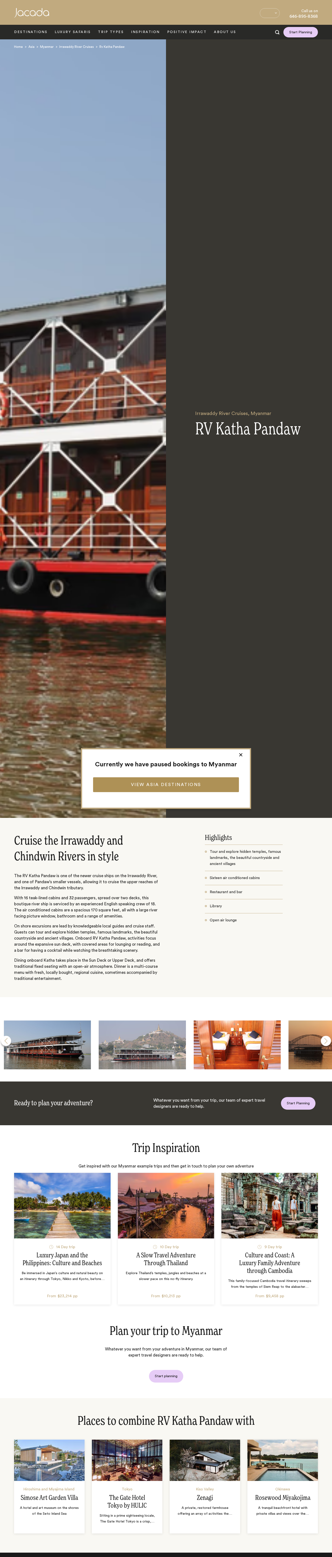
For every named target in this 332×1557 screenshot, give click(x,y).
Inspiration (145, 32)
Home (18, 46)
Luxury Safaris (73, 32)
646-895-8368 (303, 16)
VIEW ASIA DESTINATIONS (166, 784)
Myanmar (47, 46)
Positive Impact (187, 32)
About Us (225, 32)
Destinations (30, 32)
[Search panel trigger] (277, 32)
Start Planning (300, 32)
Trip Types (111, 32)
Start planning (166, 1376)
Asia (31, 46)
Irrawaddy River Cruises (76, 46)
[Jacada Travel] (31, 15)
